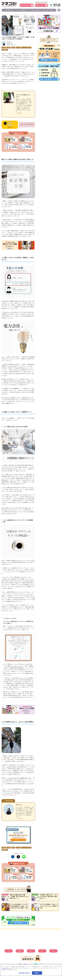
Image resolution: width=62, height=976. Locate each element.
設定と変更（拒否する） (25, 973)
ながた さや (10, 43)
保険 (31, 950)
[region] (31, 970)
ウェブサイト (20, 818)
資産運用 (20, 950)
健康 (53, 950)
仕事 (42, 950)
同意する (37, 973)
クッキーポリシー (6, 968)
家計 (9, 950)
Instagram (19, 113)
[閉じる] (59, 967)
